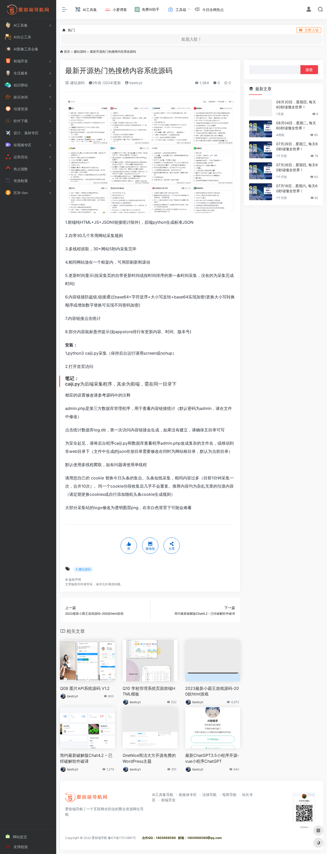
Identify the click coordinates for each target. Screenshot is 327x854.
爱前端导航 (99, 838)
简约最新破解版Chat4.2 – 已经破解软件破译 (86, 758)
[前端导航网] (86, 798)
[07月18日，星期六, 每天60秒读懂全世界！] (260, 191)
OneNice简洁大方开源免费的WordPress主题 (149, 758)
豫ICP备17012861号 (122, 838)
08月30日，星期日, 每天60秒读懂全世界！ (296, 104)
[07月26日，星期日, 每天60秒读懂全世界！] (260, 170)
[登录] (308, 10)
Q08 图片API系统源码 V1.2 (85, 688)
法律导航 (209, 794)
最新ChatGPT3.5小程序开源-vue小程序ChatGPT (212, 758)
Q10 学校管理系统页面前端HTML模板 (149, 691)
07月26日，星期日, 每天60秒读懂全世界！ (297, 167)
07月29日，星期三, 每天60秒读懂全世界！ (297, 146)
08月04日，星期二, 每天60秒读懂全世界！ (296, 125)
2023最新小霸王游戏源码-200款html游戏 (212, 691)
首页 (67, 51)
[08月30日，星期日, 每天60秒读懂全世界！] (260, 107)
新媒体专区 (188, 794)
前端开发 (168, 800)
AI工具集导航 (162, 794)
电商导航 (229, 794)
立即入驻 (312, 30)
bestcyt (135, 83)
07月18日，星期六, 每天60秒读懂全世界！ (297, 188)
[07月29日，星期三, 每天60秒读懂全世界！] (260, 149)
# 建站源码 (83, 569)
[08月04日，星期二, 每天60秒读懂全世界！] (260, 128)
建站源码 (80, 51)
